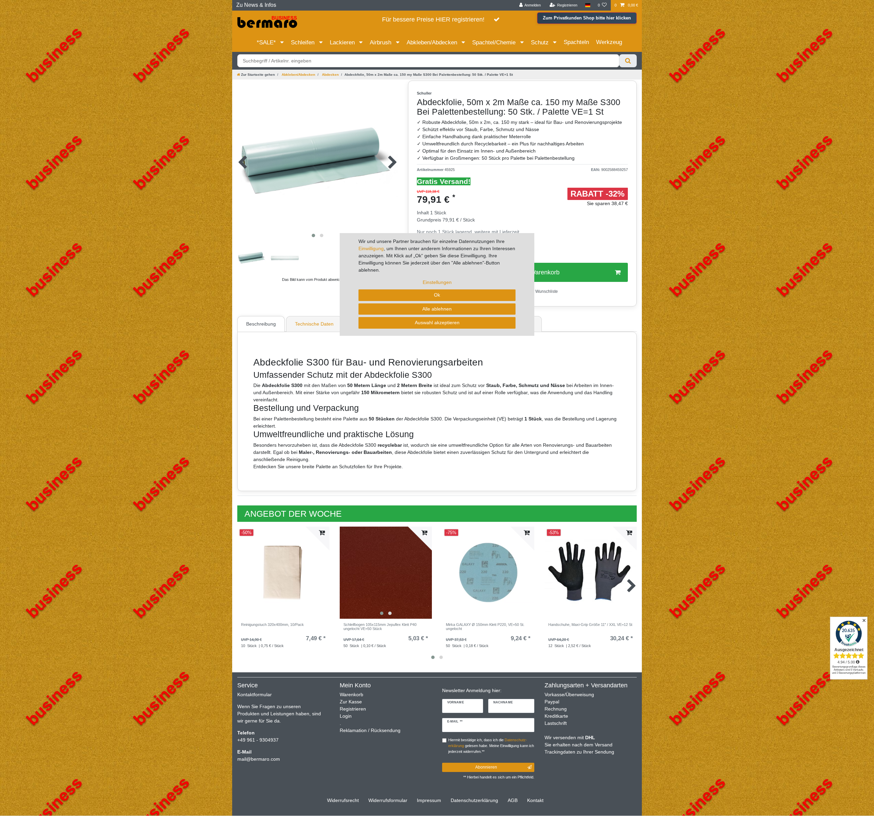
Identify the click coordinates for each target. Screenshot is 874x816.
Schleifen (303, 42)
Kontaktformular (254, 694)
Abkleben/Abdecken (433, 42)
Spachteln (576, 42)
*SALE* (267, 42)
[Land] (587, 5)
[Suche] (628, 60)
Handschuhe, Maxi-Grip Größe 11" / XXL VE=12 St (590, 624)
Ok (437, 295)
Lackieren (343, 42)
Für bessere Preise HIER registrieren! (433, 19)
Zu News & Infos (256, 5)
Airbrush (381, 42)
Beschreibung (261, 324)
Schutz (540, 42)
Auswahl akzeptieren (437, 322)
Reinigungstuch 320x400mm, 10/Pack (272, 624)
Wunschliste (546, 291)
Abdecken (330, 74)
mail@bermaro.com (258, 759)
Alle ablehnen (437, 309)
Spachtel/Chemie (494, 42)
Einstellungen (437, 282)
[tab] (261, 324)
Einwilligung (371, 248)
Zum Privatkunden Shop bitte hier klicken (587, 17)
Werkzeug (609, 42)
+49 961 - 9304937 (258, 740)
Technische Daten (314, 324)
